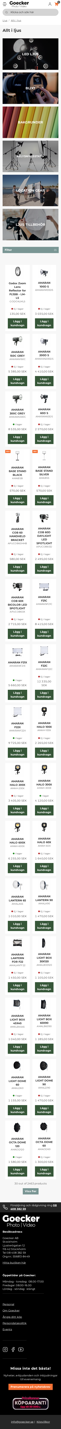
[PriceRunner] (30, 1403)
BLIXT (30, 88)
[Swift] (19, 4)
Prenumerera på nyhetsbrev (31, 1386)
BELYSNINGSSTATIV (30, 156)
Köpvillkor (43, 1421)
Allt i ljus (16, 20)
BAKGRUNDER (30, 122)
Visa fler (31, 1191)
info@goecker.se (22, 1421)
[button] (50, 4)
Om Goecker (11, 1310)
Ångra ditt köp (12, 1317)
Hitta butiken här (14, 1262)
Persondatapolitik (15, 1323)
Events (7, 1329)
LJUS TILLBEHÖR (30, 225)
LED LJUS (30, 54)
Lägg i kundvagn (17, 323)
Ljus (5, 20)
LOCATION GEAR (30, 190)
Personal (8, 1304)
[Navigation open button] (4, 4)
